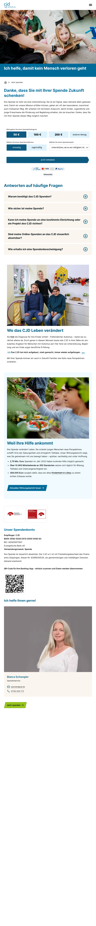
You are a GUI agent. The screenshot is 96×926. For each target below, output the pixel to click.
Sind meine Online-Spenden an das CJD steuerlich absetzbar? (38, 236)
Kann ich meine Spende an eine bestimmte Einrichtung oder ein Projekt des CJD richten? (44, 221)
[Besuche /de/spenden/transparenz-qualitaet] (15, 514)
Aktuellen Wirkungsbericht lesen (25, 488)
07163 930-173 (17, 691)
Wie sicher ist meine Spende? (26, 208)
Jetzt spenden (13, 705)
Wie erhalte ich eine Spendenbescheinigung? (35, 249)
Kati (12, 337)
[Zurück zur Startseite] (5, 82)
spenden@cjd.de (18, 687)
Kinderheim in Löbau (61, 473)
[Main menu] (90, 5)
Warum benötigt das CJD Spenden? (30, 196)
